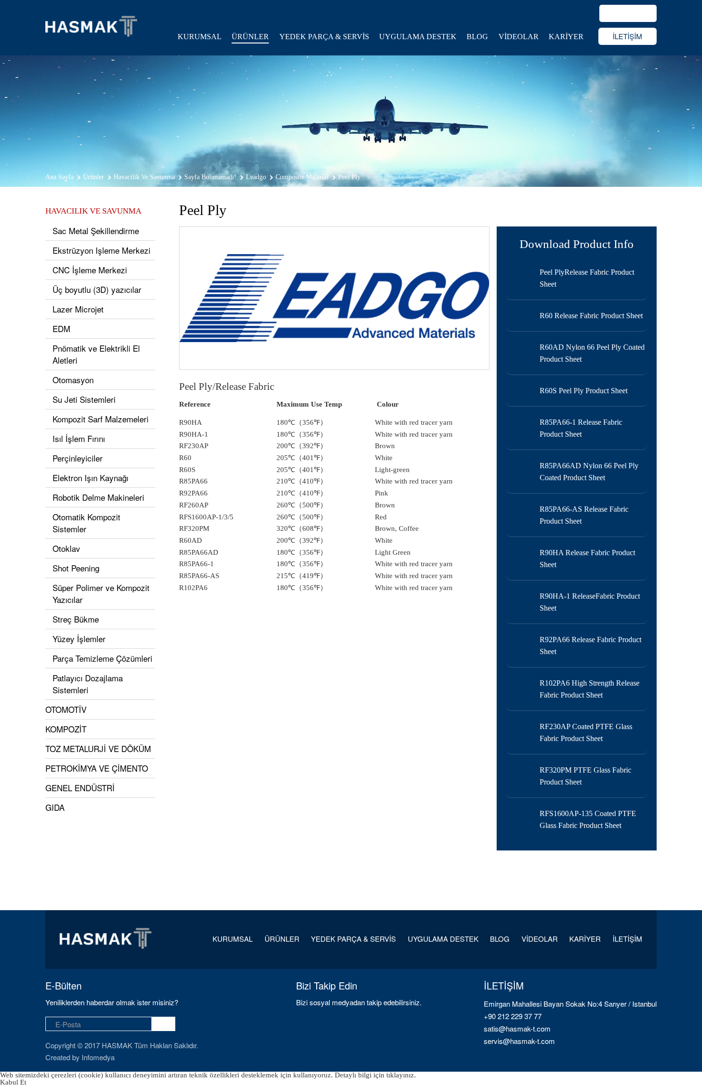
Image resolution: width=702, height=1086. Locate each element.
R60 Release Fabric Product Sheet (591, 316)
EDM (61, 328)
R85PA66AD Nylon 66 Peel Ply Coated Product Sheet (589, 472)
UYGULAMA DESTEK (418, 36)
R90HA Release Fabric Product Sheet (587, 558)
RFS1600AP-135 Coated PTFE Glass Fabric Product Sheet (588, 819)
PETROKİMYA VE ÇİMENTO (96, 768)
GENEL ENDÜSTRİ (80, 788)
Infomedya (98, 1057)
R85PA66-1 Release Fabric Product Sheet (581, 428)
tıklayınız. (401, 1075)
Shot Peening (76, 568)
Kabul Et (13, 1082)
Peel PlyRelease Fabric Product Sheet (587, 278)
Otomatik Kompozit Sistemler (86, 523)
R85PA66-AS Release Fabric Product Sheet (584, 515)
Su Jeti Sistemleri (84, 399)
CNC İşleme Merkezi (90, 270)
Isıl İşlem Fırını (79, 438)
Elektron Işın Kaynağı (90, 478)
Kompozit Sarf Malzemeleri (101, 419)
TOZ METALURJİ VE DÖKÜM (98, 748)
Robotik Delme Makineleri (98, 497)
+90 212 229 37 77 (513, 1016)
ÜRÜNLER (250, 36)
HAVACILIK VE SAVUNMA (93, 210)
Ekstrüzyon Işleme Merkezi (101, 250)
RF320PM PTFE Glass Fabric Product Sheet (585, 776)
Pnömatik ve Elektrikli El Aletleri (96, 354)
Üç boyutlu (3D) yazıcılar (97, 289)
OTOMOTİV (65, 709)
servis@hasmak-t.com (519, 1041)
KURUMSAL (200, 36)
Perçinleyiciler (78, 458)
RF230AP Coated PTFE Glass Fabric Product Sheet (586, 732)
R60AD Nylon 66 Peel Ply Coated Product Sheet (592, 353)
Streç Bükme (76, 619)
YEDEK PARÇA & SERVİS (324, 36)
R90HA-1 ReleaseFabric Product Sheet (590, 602)
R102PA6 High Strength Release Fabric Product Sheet (589, 689)
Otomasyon (73, 380)
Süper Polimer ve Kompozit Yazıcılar (101, 593)
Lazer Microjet (78, 309)
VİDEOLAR (519, 36)
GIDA (54, 807)
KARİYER (566, 36)
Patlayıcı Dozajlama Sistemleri (88, 684)
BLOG (477, 36)
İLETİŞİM (627, 36)
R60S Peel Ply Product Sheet (584, 391)
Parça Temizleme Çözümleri (102, 658)
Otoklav (66, 548)
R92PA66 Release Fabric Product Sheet (590, 645)
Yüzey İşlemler (79, 639)
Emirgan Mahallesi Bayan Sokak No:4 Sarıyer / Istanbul (570, 1004)
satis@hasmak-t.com (517, 1028)
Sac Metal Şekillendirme (96, 231)
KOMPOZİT (65, 729)
